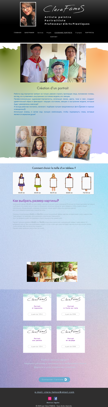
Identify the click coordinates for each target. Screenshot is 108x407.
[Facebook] (55, 398)
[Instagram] (49, 398)
